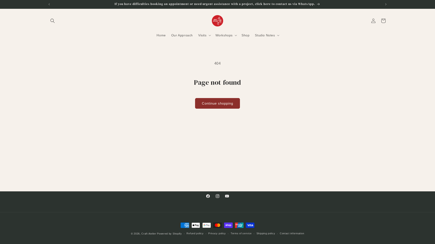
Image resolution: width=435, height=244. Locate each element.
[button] (53, 21)
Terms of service (241, 233)
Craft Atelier (148, 233)
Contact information (292, 233)
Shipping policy (265, 233)
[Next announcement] (386, 4)
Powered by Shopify (169, 233)
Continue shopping (217, 103)
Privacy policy (217, 233)
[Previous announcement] (49, 4)
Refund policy (194, 233)
